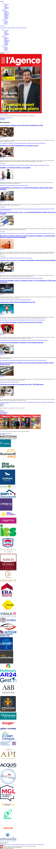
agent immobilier (15, 319)
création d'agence (9, 319)
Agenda (5, 5)
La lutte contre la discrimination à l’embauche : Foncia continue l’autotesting (21, 342)
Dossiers (5, 23)
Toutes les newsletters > (4, 412)
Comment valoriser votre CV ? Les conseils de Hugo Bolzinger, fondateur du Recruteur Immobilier (28, 260)
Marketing (6, 15)
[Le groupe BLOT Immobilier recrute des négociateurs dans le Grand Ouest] (7, 333)
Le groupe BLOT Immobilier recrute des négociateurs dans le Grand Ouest (21, 322)
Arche (30, 299)
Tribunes (5, 22)
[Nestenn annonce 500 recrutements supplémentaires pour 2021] (7, 313)
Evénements (6, 7)
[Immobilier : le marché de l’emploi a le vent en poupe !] (7, 178)
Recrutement (2, 137)
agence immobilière (3, 143)
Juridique (6, 11)
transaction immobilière (4, 402)
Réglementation (7, 14)
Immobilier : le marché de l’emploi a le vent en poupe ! (15, 167)
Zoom (3, 46)
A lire (5, 9)
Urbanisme (6, 44)
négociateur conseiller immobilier (43, 165)
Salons (5, 6)
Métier (5, 13)
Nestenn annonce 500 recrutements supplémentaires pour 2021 (17, 302)
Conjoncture (6, 4)
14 (8, 403)
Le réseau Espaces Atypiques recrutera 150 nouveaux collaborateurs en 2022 (21, 125)
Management (6, 12)
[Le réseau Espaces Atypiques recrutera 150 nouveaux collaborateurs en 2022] (7, 136)
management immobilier (11, 165)
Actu (3, 3)
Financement (6, 16)
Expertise (6, 17)
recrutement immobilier (17, 143)
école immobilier (17, 233)
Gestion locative (19, 402)
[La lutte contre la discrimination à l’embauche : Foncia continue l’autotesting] (7, 353)
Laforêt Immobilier (43, 402)
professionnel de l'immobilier (26, 143)
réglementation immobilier (41, 360)
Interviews (6, 48)
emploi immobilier (35, 143)
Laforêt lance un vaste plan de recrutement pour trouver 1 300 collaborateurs (22, 384)
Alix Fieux (3, 163)
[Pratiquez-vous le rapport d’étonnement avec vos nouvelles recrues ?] (7, 156)
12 (6, 403)
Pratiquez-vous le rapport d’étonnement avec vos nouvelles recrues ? (19, 145)
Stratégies (6, 47)
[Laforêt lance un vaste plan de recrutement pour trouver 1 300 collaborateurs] (7, 395)
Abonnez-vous (2, 117)
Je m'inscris (2, 411)
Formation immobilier (10, 299)
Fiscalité (5, 45)
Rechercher (2, 53)
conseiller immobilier (41, 143)
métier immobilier (3, 185)
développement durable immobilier (28, 360)
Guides (3, 10)
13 (7, 403)
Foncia (36, 360)
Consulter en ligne (3, 433)
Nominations (6, 8)
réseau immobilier (10, 143)
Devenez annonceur (8, 117)
